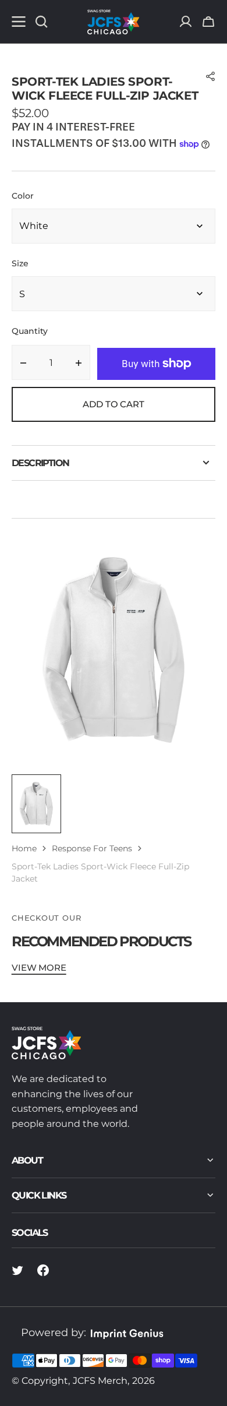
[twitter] (17, 1270)
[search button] (41, 22)
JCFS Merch (100, 1380)
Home (24, 848)
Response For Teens (92, 848)
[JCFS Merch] (113, 21)
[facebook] (43, 1270)
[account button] (186, 22)
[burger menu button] (19, 22)
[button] (208, 22)
